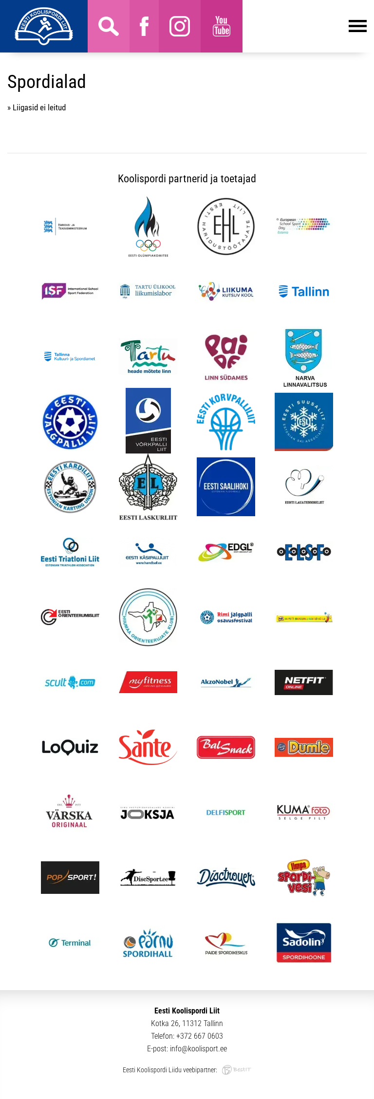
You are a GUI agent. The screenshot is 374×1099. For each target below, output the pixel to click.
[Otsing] (109, 26)
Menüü (305, 26)
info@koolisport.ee (198, 1048)
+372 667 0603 (199, 1036)
